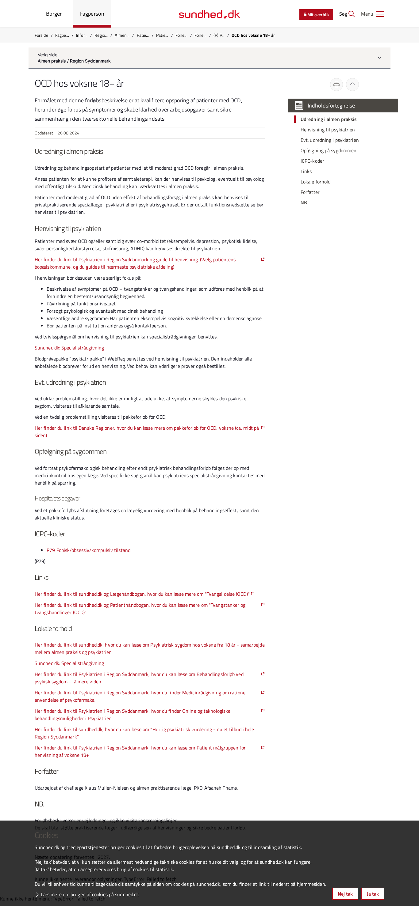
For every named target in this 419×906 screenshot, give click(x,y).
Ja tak (373, 893)
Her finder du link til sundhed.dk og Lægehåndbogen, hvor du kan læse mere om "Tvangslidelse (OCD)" (142, 594)
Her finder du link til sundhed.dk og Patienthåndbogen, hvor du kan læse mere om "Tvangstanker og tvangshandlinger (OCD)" (140, 608)
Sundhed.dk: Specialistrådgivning (69, 347)
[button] (372, 14)
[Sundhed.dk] (209, 13)
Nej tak (345, 893)
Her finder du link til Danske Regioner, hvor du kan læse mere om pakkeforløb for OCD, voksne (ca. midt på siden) (147, 431)
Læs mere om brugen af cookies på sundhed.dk (90, 894)
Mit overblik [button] (318, 14)
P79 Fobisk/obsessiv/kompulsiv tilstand (88, 550)
